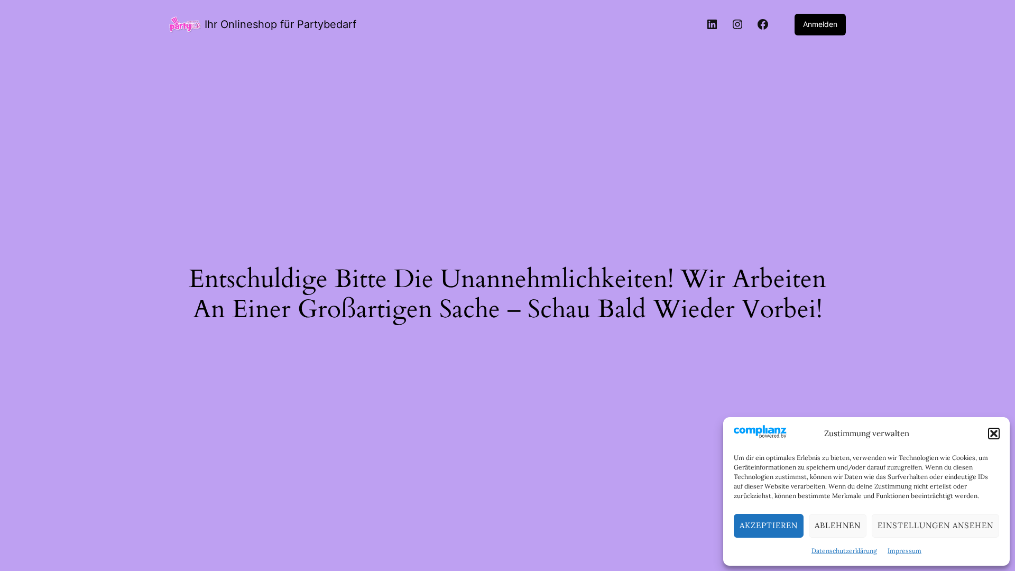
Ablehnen (838, 525)
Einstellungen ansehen (935, 525)
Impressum (904, 551)
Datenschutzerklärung (844, 551)
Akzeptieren (769, 525)
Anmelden (820, 24)
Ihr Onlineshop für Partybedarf (280, 24)
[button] (994, 433)
